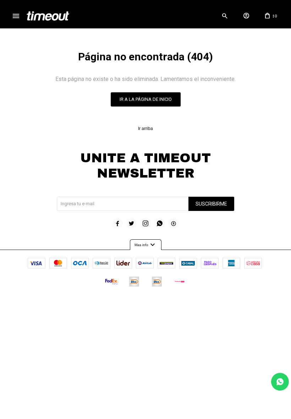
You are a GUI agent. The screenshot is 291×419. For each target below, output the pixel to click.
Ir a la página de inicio (146, 99)
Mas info (145, 245)
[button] (225, 16)
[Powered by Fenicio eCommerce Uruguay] (175, 303)
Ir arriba (145, 128)
